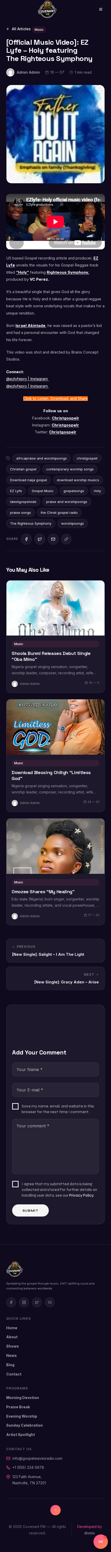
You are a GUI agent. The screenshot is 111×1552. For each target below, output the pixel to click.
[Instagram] (24, 1302)
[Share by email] (53, 539)
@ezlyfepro (17, 379)
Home (11, 1328)
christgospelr (87, 458)
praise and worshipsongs (66, 502)
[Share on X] (39, 539)
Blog (10, 1365)
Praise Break (18, 1407)
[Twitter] (37, 1302)
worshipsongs (72, 523)
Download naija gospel (28, 480)
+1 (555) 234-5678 (28, 1467)
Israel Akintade (30, 325)
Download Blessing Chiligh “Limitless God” (51, 775)
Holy (97, 491)
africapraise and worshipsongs (41, 458)
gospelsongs (74, 491)
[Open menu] (97, 9)
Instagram (39, 379)
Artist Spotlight (20, 1434)
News (11, 1355)
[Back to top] (55, 1510)
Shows (12, 1346)
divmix (89, 1533)
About (12, 1337)
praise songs (20, 512)
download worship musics (78, 480)
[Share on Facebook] (26, 539)
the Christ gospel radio (59, 512)
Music (39, 30)
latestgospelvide (23, 502)
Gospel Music (43, 491)
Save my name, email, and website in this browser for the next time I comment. (58, 1109)
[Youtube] (50, 1302)
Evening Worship (21, 1416)
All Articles (21, 29)
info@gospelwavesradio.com (37, 1458)
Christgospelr (65, 418)
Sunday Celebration (24, 1425)
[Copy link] (66, 539)
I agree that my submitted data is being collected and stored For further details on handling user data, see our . (59, 1189)
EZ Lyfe (16, 491)
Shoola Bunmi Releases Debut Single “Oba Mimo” (51, 656)
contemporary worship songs (70, 469)
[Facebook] (11, 1302)
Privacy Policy (81, 1195)
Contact (13, 1374)
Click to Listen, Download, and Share (55, 398)
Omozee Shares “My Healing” (43, 891)
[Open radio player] (100, 1541)
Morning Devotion (22, 1397)
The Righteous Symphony (30, 523)
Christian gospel (23, 469)
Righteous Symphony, (68, 272)
